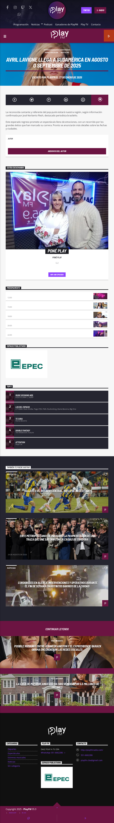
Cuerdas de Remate (16, 332)
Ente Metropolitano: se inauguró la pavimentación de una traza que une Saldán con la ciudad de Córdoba (58, 537)
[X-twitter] (30, 6)
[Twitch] (22, 6)
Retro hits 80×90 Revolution (21, 322)
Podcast (48, 24)
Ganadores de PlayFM (66, 24)
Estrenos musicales (17, 757)
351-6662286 (87, 755)
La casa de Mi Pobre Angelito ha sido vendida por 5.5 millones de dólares (57, 685)
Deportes (11, 474)
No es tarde (13, 294)
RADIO (101, 10)
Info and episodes (57, 274)
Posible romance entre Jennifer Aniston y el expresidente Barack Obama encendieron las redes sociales (57, 647)
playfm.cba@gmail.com (91, 760)
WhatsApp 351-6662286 (52, 752)
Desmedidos (13, 304)
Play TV (84, 24)
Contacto (96, 24)
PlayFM (51, 77)
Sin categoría (14, 766)
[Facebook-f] (7, 6)
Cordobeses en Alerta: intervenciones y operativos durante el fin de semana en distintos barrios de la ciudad (57, 584)
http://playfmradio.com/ (92, 750)
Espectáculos (51, 52)
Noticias (35, 24)
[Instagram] (15, 6)
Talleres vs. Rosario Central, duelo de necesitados (58, 491)
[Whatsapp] (19, 13)
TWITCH (86, 10)
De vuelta (12, 313)
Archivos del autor (57, 151)
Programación (21, 24)
